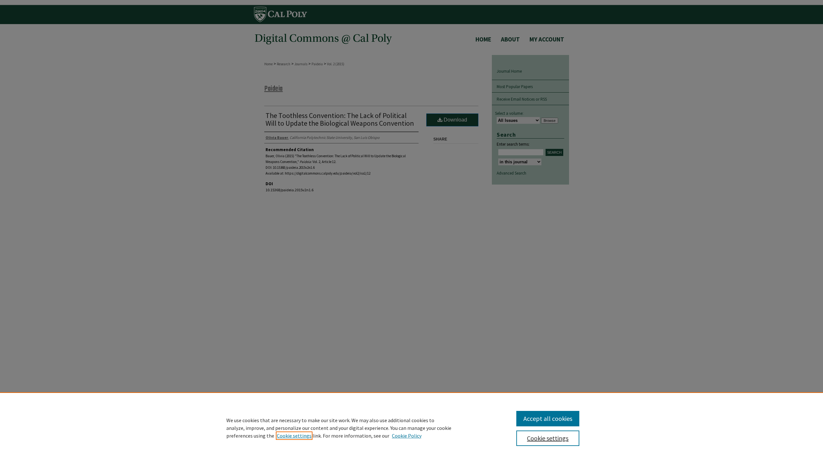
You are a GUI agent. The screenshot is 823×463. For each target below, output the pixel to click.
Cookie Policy (406, 435)
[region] (411, 427)
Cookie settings (294, 435)
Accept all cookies (547, 418)
